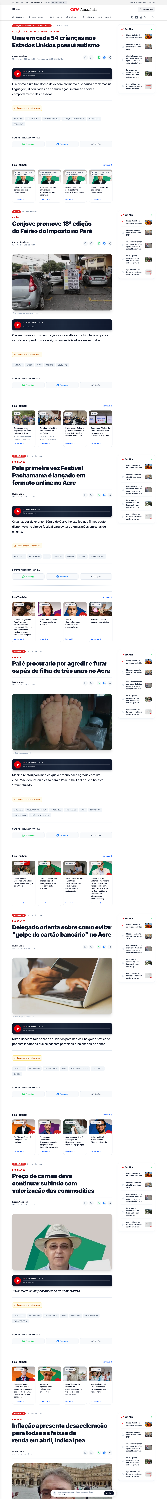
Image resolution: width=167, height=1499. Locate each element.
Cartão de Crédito (79, 1068)
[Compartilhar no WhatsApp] (99, 57)
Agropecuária (20, 1321)
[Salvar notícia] (85, 57)
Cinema (70, 556)
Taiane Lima (18, 682)
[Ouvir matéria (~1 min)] (91, 57)
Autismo (18, 119)
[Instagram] (141, 17)
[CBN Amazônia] (83, 9)
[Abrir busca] (152, 17)
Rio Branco (19, 456)
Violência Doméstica (36, 810)
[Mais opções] (109, 57)
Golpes (17, 1074)
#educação (94, 119)
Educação (18, 124)
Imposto (18, 365)
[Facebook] (132, 17)
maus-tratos (20, 815)
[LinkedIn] (136, 17)
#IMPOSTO (62, 365)
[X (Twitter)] (145, 17)
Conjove (49, 365)
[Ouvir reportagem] (17, 73)
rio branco (34, 556)
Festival (82, 556)
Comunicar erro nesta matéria (28, 108)
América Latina (97, 556)
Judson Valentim (20, 1202)
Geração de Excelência (73, 119)
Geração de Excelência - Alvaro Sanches (32, 26)
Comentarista (33, 119)
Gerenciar (61, 1494)
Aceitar (109, 1493)
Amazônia (58, 556)
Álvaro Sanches (19, 56)
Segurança (95, 810)
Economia (75, 1316)
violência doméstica (40, 815)
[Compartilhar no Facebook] (104, 57)
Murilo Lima (18, 494)
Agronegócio (91, 1316)
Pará (39, 365)
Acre (47, 556)
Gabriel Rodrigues (20, 242)
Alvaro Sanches (51, 119)
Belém (16, 212)
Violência (18, 810)
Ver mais (106, 165)
